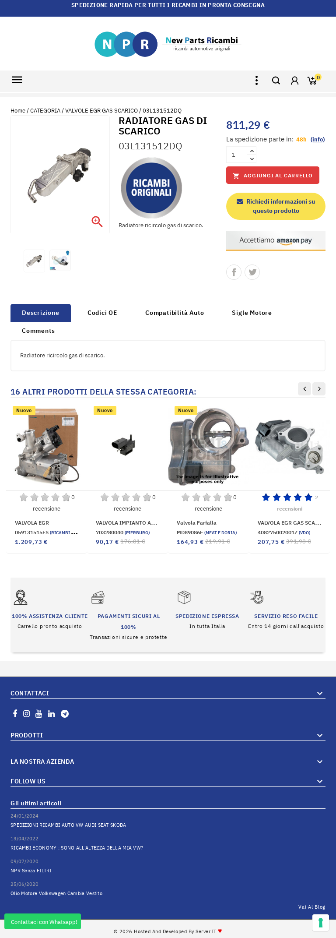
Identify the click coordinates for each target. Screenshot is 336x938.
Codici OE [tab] (102, 313)
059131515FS (55, 532)
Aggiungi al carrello (273, 176)
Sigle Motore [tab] (252, 313)
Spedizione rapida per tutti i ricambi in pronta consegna (168, 5)
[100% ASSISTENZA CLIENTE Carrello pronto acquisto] (50, 609)
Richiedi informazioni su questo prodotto (280, 206)
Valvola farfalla (197, 522)
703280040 (123, 532)
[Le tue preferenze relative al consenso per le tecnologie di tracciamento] (320, 922)
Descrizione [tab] (41, 313)
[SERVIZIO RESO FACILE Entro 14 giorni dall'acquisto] (286, 609)
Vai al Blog (312, 907)
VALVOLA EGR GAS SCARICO (293, 522)
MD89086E (207, 532)
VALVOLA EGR (32, 522)
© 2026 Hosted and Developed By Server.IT (168, 931)
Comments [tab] (38, 331)
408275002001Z (284, 532)
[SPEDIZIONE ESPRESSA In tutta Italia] (207, 609)
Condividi (234, 272)
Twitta (252, 272)
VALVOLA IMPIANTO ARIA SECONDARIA (145, 522)
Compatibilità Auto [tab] (174, 313)
